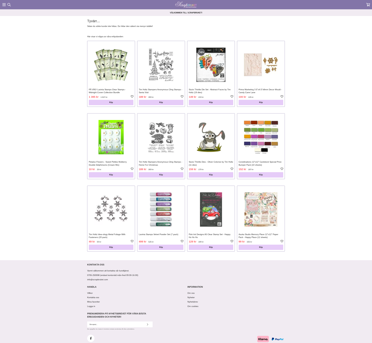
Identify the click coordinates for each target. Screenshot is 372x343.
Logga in (91, 306)
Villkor (90, 293)
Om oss (191, 293)
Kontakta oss (93, 297)
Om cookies (192, 306)
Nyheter (191, 297)
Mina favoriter (93, 302)
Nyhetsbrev (192, 302)
